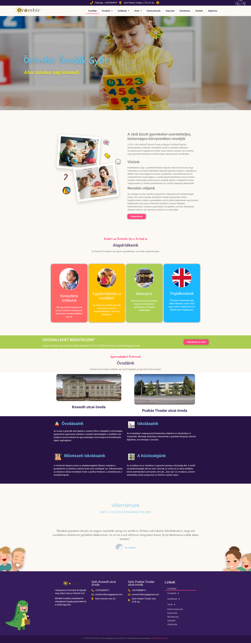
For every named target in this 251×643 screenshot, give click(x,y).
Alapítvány (212, 11)
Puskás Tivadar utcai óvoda (164, 410)
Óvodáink (106, 11)
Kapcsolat (170, 11)
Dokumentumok (154, 11)
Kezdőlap (93, 11)
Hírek (136, 11)
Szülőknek (122, 11)
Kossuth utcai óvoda (88, 407)
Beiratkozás (185, 11)
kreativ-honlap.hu (160, 638)
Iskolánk (199, 11)
